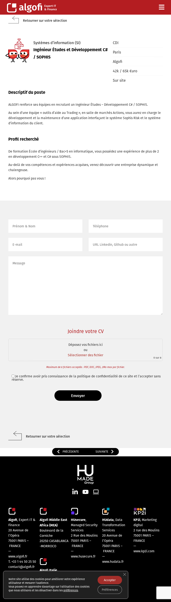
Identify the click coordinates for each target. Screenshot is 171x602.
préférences (70, 590)
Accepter (110, 580)
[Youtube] (85, 492)
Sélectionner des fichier (85, 355)
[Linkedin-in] (75, 492)
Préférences (110, 590)
